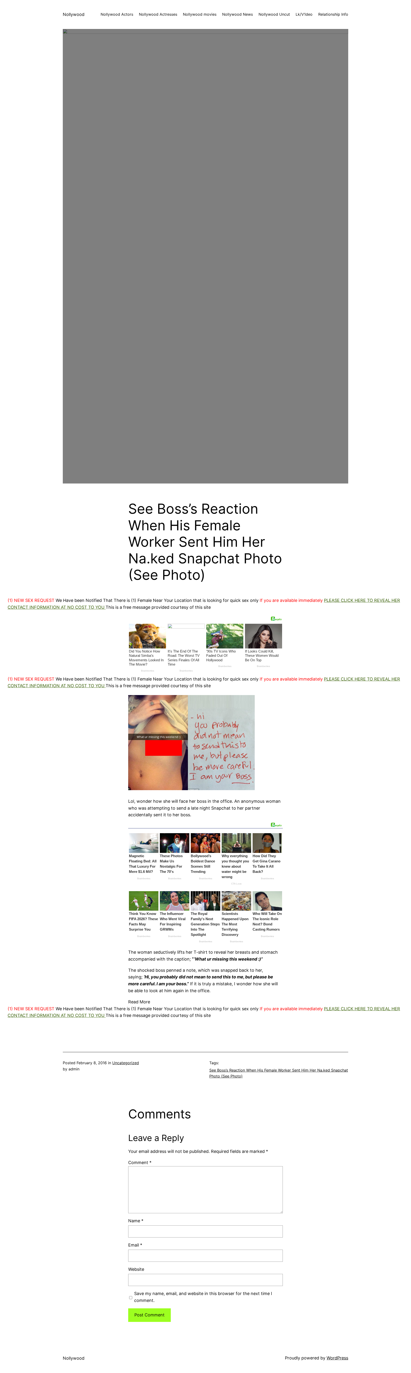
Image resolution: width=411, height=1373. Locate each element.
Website (136, 1269)
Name (135, 1220)
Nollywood (73, 14)
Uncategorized (125, 1062)
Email (135, 1244)
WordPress (337, 1357)
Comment (140, 1162)
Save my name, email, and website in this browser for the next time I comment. (203, 1297)
